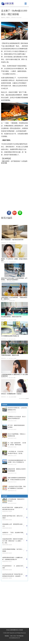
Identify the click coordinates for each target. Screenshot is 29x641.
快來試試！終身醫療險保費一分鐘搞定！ (12, 393)
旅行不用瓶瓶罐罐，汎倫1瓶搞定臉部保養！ (12, 239)
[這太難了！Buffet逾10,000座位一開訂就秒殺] (9, 213)
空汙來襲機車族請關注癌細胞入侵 (10, 336)
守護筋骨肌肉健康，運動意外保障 (10, 355)
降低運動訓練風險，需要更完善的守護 (11, 316)
